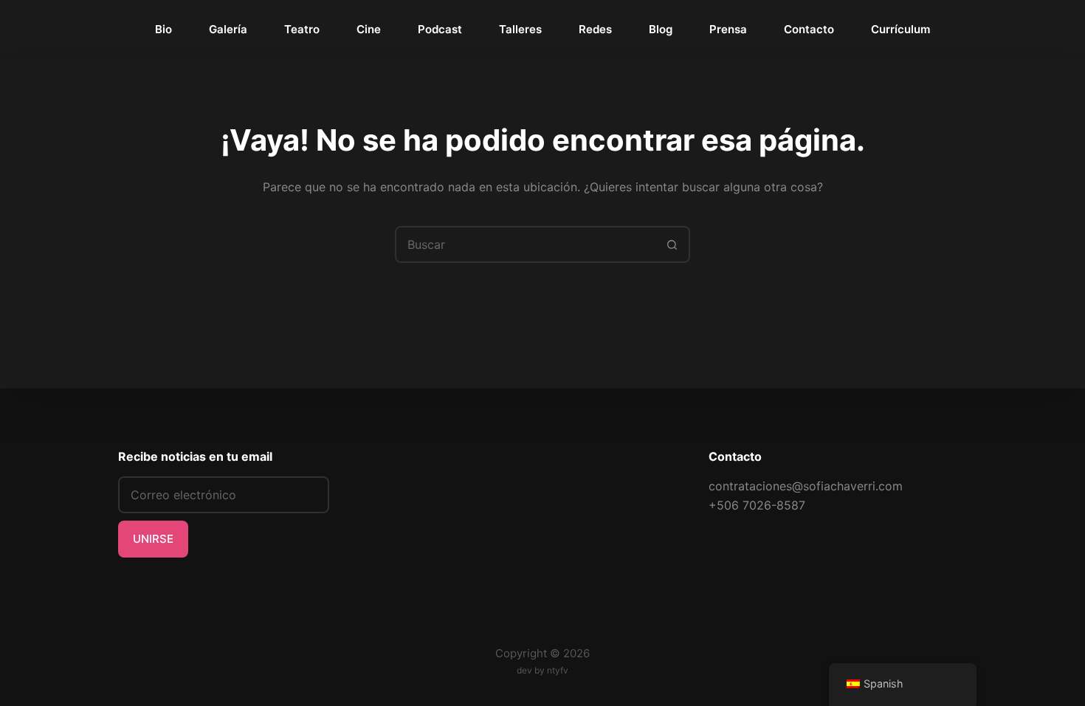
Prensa (728, 29)
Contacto (809, 29)
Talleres (520, 29)
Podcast (440, 29)
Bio (163, 29)
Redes (595, 29)
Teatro (302, 29)
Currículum (900, 29)
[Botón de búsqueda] (672, 244)
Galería (228, 29)
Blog (660, 29)
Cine (368, 29)
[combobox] (525, 244)
